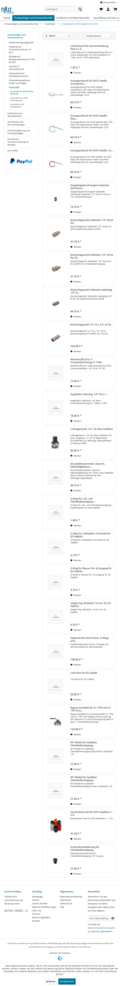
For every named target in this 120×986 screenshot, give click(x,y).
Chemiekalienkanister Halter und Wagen (19, 82)
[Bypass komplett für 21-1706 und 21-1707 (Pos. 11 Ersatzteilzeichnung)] (55, 721)
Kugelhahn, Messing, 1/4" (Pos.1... (88, 394)
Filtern (51, 35)
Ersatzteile (14, 87)
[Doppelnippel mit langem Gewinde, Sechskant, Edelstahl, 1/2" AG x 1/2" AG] (55, 199)
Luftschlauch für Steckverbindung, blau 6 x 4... (89, 47)
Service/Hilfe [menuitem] (109, 2)
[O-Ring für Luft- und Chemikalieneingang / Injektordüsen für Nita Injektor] (55, 512)
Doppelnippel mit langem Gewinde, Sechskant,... (89, 187)
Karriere (36, 913)
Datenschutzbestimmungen (101, 927)
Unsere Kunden (40, 903)
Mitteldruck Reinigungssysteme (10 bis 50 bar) (22, 59)
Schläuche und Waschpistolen (14, 114)
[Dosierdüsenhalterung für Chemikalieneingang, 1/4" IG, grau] (55, 860)
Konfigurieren (67, 981)
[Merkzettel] (101, 9)
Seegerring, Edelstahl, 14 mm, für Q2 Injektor (90, 604)
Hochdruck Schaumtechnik (16, 67)
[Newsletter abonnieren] (112, 918)
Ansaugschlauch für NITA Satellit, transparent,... (88, 82)
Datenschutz (66, 903)
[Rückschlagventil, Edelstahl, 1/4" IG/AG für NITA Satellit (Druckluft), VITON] (55, 234)
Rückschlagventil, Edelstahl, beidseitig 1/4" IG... (91, 291)
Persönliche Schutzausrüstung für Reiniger (18, 142)
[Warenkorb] (115, 9)
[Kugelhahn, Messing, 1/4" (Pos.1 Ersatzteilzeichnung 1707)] (55, 408)
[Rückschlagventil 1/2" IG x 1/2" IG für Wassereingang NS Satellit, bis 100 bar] (55, 338)
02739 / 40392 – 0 (16, 911)
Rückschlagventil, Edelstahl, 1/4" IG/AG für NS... (91, 256)
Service (35, 900)
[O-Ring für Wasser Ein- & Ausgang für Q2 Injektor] (55, 582)
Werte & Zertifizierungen (44, 907)
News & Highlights (41, 917)
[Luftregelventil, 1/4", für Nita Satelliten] (55, 443)
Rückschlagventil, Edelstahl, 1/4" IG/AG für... (91, 221)
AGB (62, 907)
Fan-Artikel (12, 150)
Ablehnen (50, 981)
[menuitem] (63, 9)
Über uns (36, 910)
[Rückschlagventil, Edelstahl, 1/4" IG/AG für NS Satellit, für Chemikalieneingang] (55, 268)
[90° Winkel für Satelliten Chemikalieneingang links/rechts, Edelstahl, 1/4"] (55, 756)
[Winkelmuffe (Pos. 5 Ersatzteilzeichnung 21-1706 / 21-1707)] (55, 373)
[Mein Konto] (108, 9)
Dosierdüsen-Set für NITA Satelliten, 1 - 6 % (92, 813)
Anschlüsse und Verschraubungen (16, 123)
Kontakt (36, 920)
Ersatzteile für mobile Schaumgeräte (19, 99)
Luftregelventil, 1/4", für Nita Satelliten (91, 429)
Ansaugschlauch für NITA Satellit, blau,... (88, 117)
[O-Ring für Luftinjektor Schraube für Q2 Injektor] (55, 547)
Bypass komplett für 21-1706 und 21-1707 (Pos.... (90, 709)
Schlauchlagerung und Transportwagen (18, 132)
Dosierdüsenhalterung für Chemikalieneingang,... (84, 848)
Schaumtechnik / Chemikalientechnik (18, 74)
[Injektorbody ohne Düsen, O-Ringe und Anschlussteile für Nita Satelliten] (55, 651)
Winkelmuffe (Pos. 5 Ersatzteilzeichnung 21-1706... (86, 361)
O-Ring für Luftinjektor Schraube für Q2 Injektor (90, 535)
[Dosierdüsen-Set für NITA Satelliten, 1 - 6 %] (55, 826)
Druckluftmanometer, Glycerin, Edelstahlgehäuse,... (87, 465)
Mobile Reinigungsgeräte (21, 42)
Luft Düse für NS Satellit (83, 672)
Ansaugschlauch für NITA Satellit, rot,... (92, 150)
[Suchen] (80, 9)
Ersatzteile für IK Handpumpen (17, 105)
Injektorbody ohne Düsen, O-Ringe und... (89, 639)
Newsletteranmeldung (71, 896)
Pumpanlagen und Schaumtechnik (16, 36)
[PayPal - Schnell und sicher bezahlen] (21, 161)
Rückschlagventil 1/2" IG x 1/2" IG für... (91, 324)
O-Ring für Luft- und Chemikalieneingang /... (83, 500)
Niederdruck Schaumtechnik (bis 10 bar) (20, 49)
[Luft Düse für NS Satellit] (55, 686)
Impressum (65, 900)
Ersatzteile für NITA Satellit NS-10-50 (21, 92)
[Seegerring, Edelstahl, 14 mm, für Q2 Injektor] (55, 617)
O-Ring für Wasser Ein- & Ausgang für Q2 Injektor (91, 570)
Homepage (37, 896)
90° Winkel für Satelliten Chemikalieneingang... (83, 744)
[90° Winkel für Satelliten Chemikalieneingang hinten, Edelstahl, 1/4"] (55, 791)
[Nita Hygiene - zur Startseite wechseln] (7, 10)
